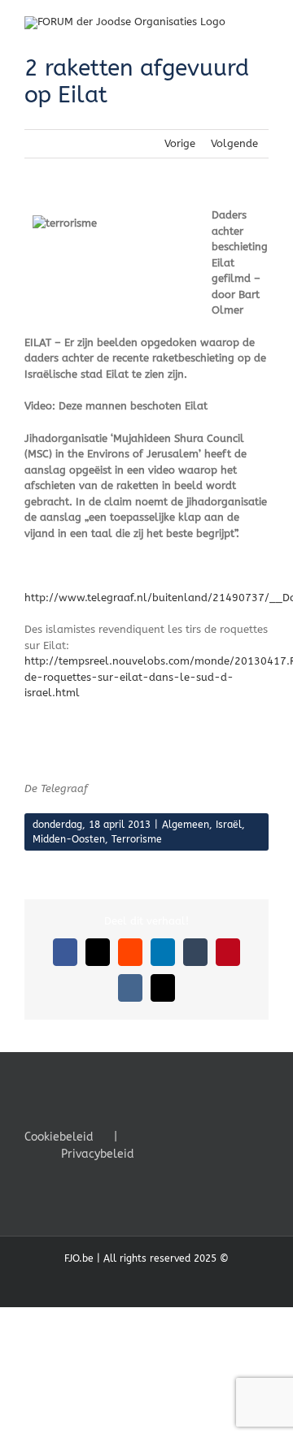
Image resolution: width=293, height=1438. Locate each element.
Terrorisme (137, 839)
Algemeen (185, 824)
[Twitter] (185, 1135)
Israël (229, 824)
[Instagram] (207, 1135)
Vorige (179, 143)
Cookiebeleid (59, 1137)
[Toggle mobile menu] (262, 24)
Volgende (234, 143)
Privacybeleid (97, 1154)
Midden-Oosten (69, 839)
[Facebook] (163, 1135)
